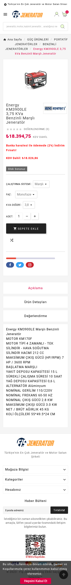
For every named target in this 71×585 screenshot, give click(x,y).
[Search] (62, 26)
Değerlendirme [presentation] (35, 316)
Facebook (10, 265)
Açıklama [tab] (35, 288)
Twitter (20, 265)
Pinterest (30, 265)
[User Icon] (56, 14)
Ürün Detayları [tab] (35, 302)
